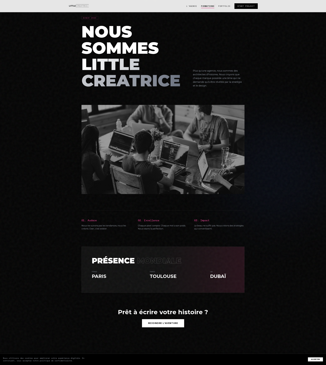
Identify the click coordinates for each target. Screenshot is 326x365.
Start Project (246, 6)
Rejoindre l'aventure (163, 323)
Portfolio (224, 6)
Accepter (315, 359)
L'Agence (191, 6)
